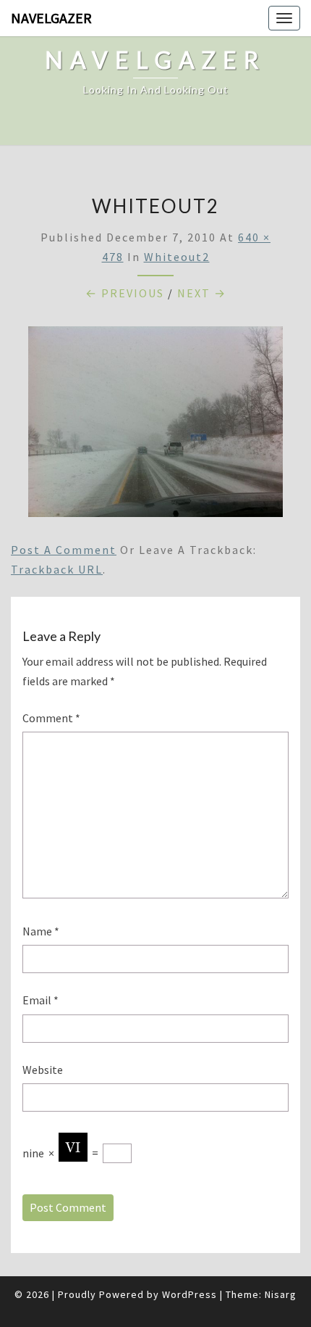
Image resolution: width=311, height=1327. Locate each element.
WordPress (189, 1294)
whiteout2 (177, 256)
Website (42, 1069)
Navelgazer (51, 18)
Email (40, 1000)
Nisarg (281, 1294)
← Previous (124, 293)
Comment (51, 718)
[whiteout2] (155, 425)
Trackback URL (57, 569)
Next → (201, 293)
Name (40, 931)
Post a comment (63, 549)
